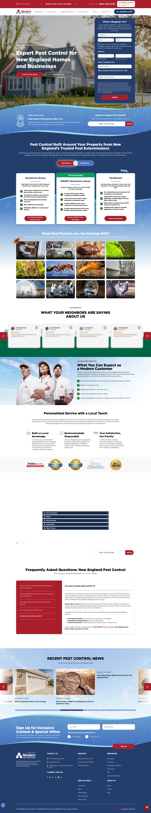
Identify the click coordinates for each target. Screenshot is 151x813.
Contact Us (105, 12)
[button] (66, 163)
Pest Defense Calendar (114, 765)
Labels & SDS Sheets (113, 776)
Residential (38, 12)
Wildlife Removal (66, 12)
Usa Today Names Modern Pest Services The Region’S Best (114, 676)
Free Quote (110, 758)
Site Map (75, 809)
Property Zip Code (120, 59)
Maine (48, 517)
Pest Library (111, 769)
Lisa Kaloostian (55, 328)
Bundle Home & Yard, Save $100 (58, 4)
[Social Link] (47, 777)
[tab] (37, 587)
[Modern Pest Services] (23, 12)
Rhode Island (50, 528)
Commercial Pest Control (85, 762)
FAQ (108, 772)
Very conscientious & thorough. (88, 334)
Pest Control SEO (115, 809)
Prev (42, 4)
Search (129, 124)
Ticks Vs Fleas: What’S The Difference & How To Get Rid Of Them (75, 703)
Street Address (102, 59)
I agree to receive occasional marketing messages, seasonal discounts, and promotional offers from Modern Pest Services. (114, 46)
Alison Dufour (20, 328)
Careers (109, 789)
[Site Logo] (30, 755)
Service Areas (82, 12)
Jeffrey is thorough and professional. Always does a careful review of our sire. (58, 335)
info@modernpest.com (57, 758)
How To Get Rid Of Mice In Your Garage (30, 702)
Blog (108, 792)
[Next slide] (147, 686)
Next (75, 4)
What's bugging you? (109, 62)
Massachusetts (51, 520)
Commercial (51, 12)
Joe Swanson (122, 328)
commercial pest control (68, 489)
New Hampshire (51, 513)
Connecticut (50, 524)
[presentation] (34, 682)
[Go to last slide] (3, 686)
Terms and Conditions (107, 92)
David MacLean (89, 328)
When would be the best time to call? (112, 72)
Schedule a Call (126, 12)
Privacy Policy (66, 809)
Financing (110, 762)
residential (52, 489)
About (94, 12)
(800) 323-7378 (107, 4)
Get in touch (86, 573)
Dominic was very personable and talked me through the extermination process (125, 335)
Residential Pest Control (85, 758)
